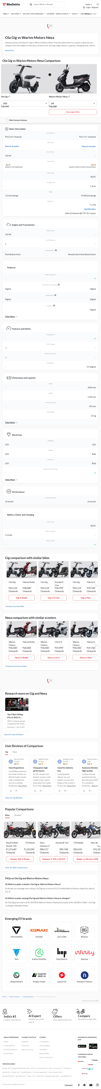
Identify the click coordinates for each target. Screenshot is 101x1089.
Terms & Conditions (10, 1050)
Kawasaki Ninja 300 (52, 1076)
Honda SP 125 (42, 1068)
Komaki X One (59, 583)
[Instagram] (97, 1085)
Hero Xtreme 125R (55, 1072)
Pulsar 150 (31, 1076)
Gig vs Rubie (21, 597)
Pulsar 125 (15, 1072)
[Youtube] (90, 1085)
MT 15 (33, 1068)
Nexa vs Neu (86, 657)
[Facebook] (78, 1085)
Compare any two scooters (16, 666)
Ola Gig (4, 96)
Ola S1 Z (58, 642)
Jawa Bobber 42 (65, 1076)
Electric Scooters (12, 146)
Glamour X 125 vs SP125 (53, 859)
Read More (9, 50)
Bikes (7, 815)
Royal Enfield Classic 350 (20, 1068)
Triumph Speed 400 (40, 1072)
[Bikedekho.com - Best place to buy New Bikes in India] (11, 4)
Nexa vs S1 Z (54, 657)
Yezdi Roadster (26, 1072)
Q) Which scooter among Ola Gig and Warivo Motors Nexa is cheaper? (37, 898)
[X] (84, 1085)
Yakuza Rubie (29, 582)
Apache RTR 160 (8, 1076)
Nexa (15, 752)
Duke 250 (40, 1076)
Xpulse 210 (6, 1072)
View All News (17, 734)
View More (10, 316)
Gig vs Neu (86, 597)
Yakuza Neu (92, 582)
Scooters (17, 815)
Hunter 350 (6, 1068)
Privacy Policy (8, 1053)
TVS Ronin (67, 1068)
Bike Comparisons (20, 867)
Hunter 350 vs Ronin (19, 859)
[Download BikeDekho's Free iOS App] (82, 1046)
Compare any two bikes (14, 606)
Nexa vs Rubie (21, 657)
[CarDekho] (81, 1061)
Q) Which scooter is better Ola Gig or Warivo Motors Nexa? (33, 884)
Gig (6, 752)
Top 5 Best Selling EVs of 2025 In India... (15, 716)
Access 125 (58, 1068)
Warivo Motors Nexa (58, 96)
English (88, 4)
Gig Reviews (18, 798)
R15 (50, 1068)
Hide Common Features (18, 120)
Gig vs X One (54, 597)
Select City (91, 14)
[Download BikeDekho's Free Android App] (93, 1046)
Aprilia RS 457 (21, 1076)
